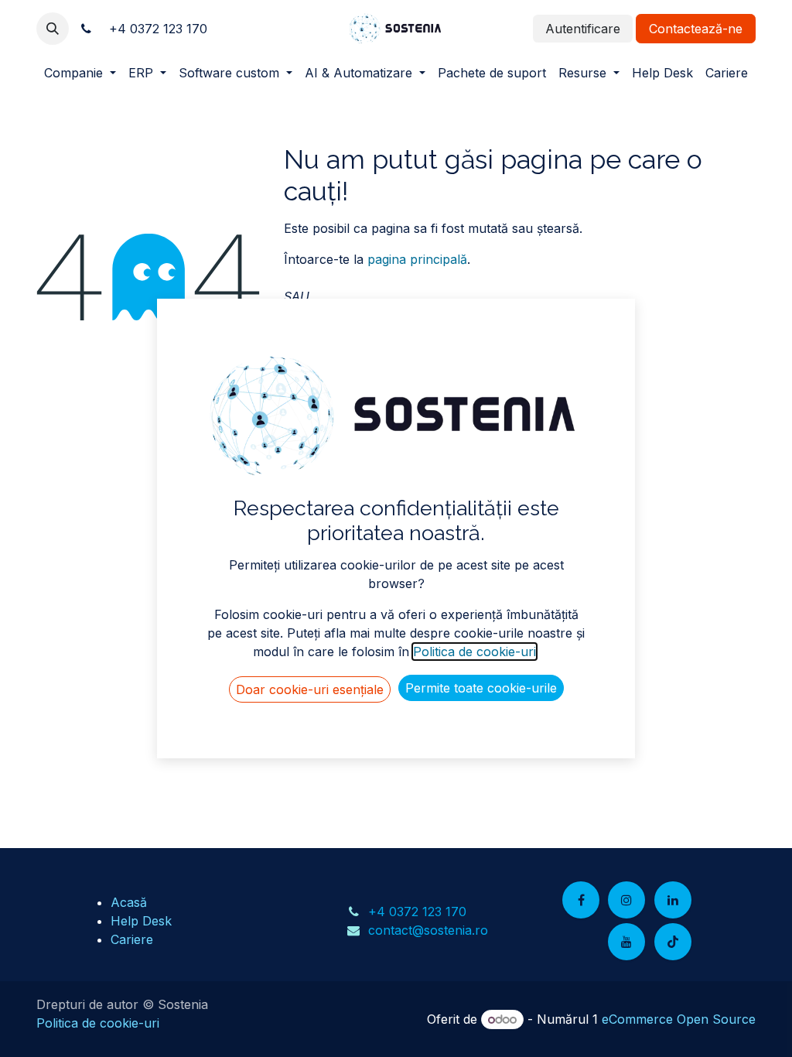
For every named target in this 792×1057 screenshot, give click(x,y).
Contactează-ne (695, 28)
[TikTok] (672, 941)
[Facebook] (580, 899)
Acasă (129, 902)
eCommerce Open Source (679, 1019)
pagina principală (417, 259)
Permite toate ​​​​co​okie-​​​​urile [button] (481, 688)
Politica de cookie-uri (97, 1023)
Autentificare (582, 28)
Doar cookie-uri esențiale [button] (310, 689)
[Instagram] (626, 899)
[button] (52, 28)
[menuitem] (80, 72)
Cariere (132, 939)
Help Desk (141, 921)
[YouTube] (626, 941)
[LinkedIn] (672, 899)
